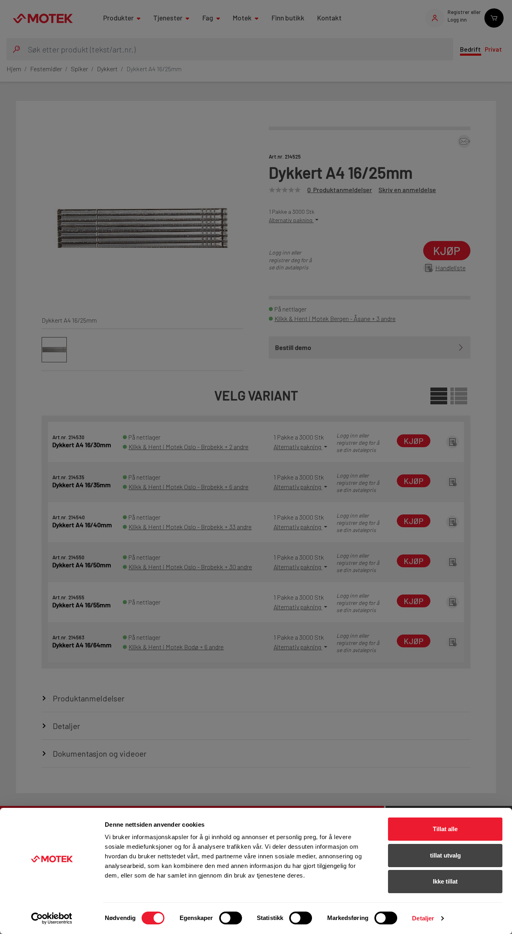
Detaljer (423, 918)
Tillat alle (445, 829)
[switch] (230, 918)
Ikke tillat (445, 881)
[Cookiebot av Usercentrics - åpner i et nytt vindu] (52, 918)
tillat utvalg (445, 855)
